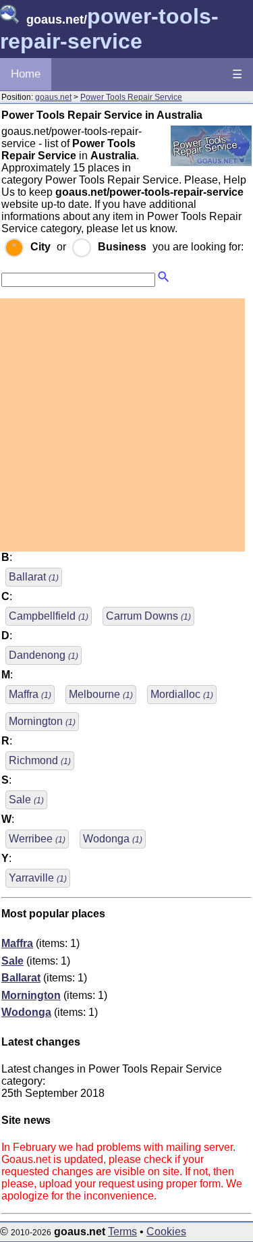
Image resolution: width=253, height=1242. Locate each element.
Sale (26, 799)
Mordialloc (181, 694)
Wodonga (112, 838)
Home (25, 74)
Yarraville (38, 878)
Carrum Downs (148, 616)
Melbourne (101, 694)
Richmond (40, 760)
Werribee (37, 838)
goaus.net (53, 97)
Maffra (30, 694)
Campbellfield (48, 616)
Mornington (42, 721)
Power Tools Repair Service (131, 97)
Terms (122, 1231)
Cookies (166, 1231)
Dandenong (43, 655)
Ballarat (34, 577)
